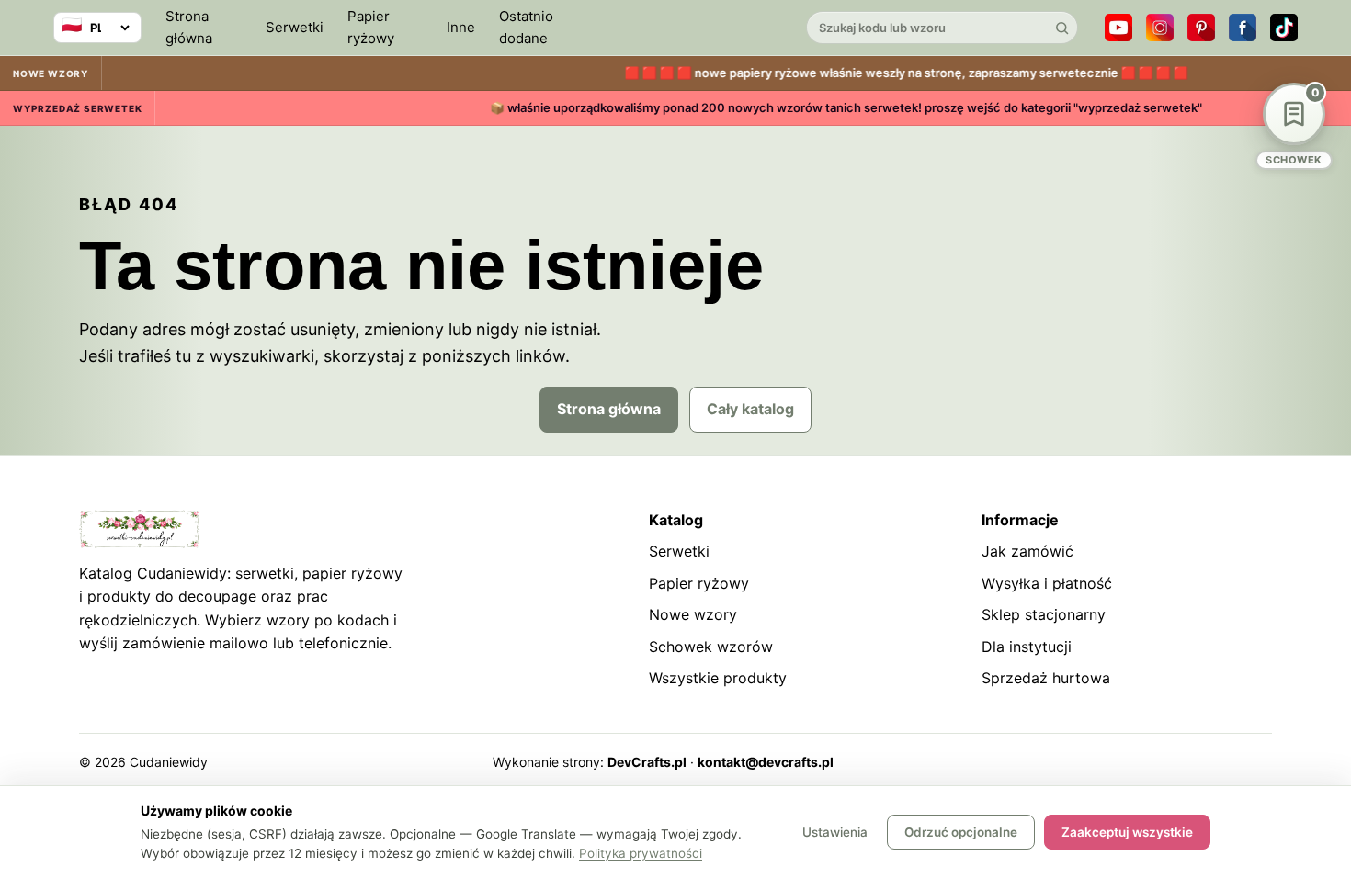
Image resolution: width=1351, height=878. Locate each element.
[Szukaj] (1061, 27)
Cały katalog (750, 409)
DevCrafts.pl (647, 762)
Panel (1255, 762)
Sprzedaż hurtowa (1046, 678)
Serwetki (295, 27)
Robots (1203, 762)
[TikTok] (1284, 27)
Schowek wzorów (711, 646)
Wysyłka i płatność (1047, 583)
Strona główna (188, 27)
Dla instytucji (1027, 646)
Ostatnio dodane (526, 27)
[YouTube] (1118, 27)
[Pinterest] (1201, 27)
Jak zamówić (1027, 551)
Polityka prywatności (640, 853)
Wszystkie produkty (718, 678)
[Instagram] (1160, 27)
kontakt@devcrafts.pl (766, 762)
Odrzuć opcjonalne (960, 832)
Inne (461, 27)
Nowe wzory (693, 614)
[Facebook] (1242, 27)
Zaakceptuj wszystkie (1127, 832)
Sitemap (1142, 762)
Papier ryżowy (370, 27)
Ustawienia (835, 832)
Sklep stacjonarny (1044, 614)
